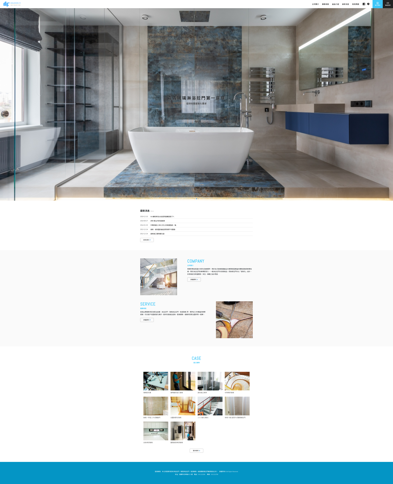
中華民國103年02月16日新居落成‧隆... (163, 225)
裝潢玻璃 (193, 471)
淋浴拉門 (176, 471)
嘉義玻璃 (202, 471)
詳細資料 (193, 279)
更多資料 (146, 240)
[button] (194, 198)
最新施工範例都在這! (157, 234)
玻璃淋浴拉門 (185, 471)
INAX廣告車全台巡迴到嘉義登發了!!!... (162, 217)
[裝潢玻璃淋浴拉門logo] (12, 4)
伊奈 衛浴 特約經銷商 (157, 221)
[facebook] (363, 4)
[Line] (367, 4)
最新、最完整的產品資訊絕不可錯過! (162, 229)
